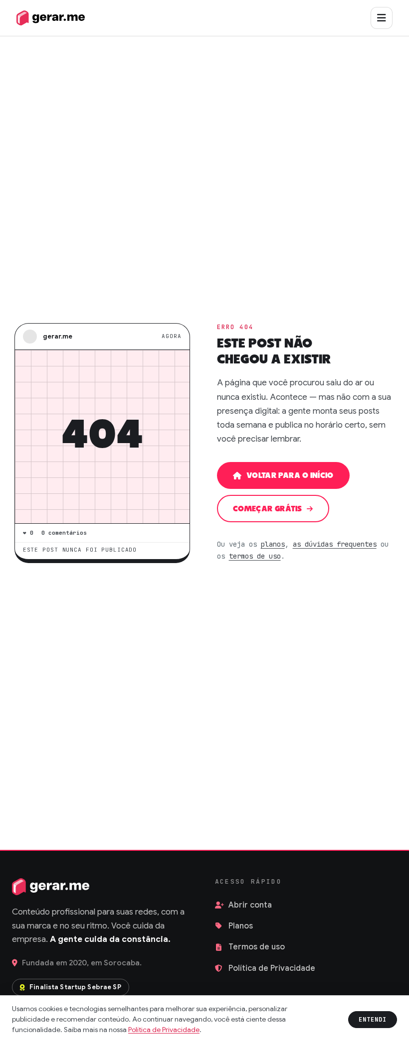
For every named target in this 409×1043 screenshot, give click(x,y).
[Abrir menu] (382, 18)
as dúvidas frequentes (335, 544)
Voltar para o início (290, 475)
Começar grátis (267, 509)
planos (273, 544)
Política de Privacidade (164, 1029)
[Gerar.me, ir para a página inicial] (50, 17)
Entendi (373, 1020)
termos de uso (255, 556)
